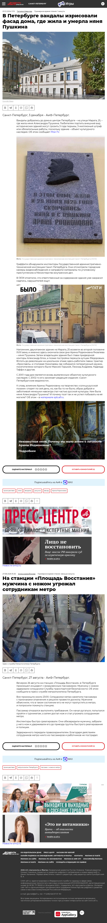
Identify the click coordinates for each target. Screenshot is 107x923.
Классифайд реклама (92, 859)
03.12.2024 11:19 (9, 11)
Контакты (78, 856)
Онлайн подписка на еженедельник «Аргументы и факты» (46, 856)
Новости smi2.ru (12, 565)
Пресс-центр (49, 852)
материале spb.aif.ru (52, 397)
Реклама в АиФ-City (72, 859)
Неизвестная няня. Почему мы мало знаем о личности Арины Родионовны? (60, 443)
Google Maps (8, 101)
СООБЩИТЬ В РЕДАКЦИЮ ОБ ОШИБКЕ (71, 862)
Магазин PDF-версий (65, 852)
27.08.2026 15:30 (9, 574)
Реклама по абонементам (50, 859)
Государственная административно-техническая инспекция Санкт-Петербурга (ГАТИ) (59, 259)
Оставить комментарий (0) (83, 469)
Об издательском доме (31, 852)
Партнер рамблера (44, 912)
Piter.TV (55, 132)
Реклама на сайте (28, 859)
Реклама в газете (92, 856)
